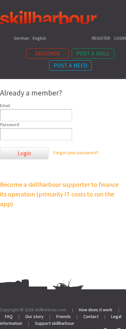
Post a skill (93, 53)
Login (24, 153)
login (120, 38)
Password (9, 124)
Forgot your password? (76, 153)
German (21, 38)
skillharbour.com (50, 310)
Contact (91, 316)
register (101, 38)
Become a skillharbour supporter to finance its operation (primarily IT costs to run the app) (59, 194)
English (39, 38)
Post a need (70, 65)
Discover (47, 53)
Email (5, 105)
